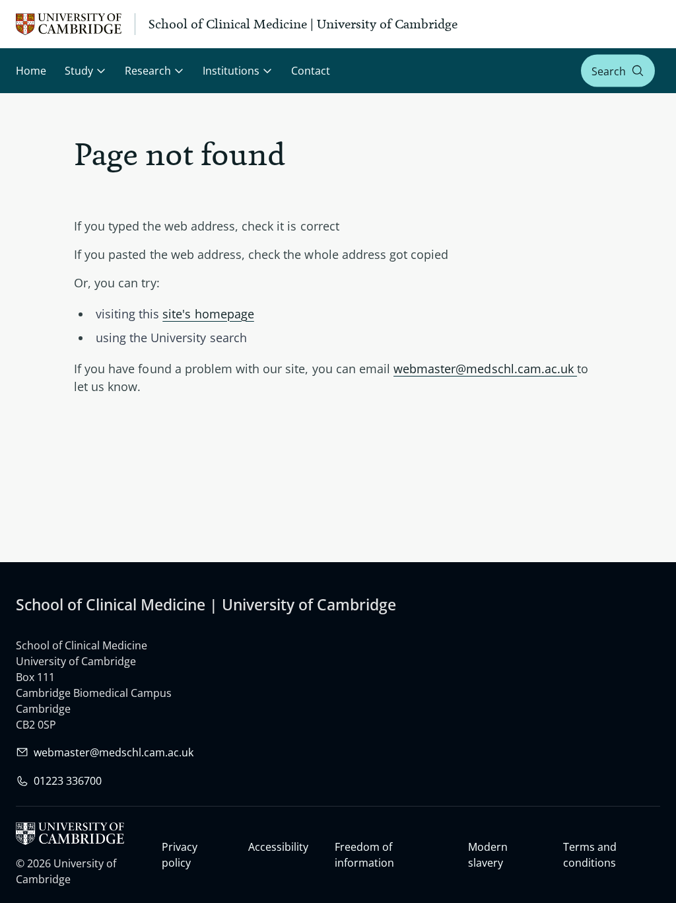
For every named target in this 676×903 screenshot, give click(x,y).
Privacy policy (179, 855)
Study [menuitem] (79, 70)
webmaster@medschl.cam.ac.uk (485, 369)
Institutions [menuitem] (231, 70)
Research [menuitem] (148, 70)
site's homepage (208, 314)
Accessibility (278, 847)
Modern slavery (488, 855)
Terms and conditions (590, 855)
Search (609, 70)
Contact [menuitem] (310, 70)
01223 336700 (68, 781)
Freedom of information (364, 855)
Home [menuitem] (31, 70)
